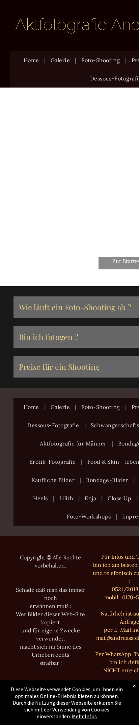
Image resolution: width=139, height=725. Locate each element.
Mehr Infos (84, 716)
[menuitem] (32, 60)
